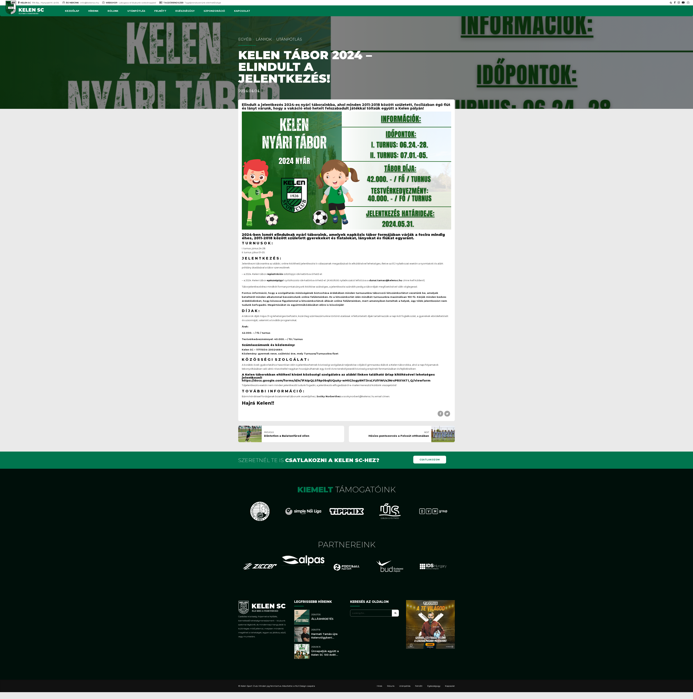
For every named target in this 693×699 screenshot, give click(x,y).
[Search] (671, 3)
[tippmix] (346, 511)
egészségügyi (275, 280)
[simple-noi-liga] (303, 511)
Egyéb (244, 39)
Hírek (379, 686)
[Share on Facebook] (440, 413)
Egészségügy (185, 10)
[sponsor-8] (390, 511)
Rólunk (113, 10)
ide (302, 280)
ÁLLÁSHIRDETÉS (322, 618)
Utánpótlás (136, 10)
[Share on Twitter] (447, 413)
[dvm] (433, 511)
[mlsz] (260, 511)
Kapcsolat (242, 10)
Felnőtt (160, 10)
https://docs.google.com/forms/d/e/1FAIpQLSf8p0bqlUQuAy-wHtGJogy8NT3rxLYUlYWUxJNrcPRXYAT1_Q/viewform (336, 380)
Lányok (264, 39)
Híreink (93, 10)
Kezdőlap (72, 10)
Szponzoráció (214, 10)
